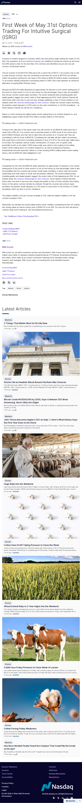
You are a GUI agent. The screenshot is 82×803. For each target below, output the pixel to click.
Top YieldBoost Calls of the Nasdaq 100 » (21, 216)
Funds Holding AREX (11, 229)
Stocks (19, 288)
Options (26, 288)
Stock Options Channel (30, 61)
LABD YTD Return (10, 231)
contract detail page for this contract (33, 103)
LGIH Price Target (10, 234)
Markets (6, 14)
